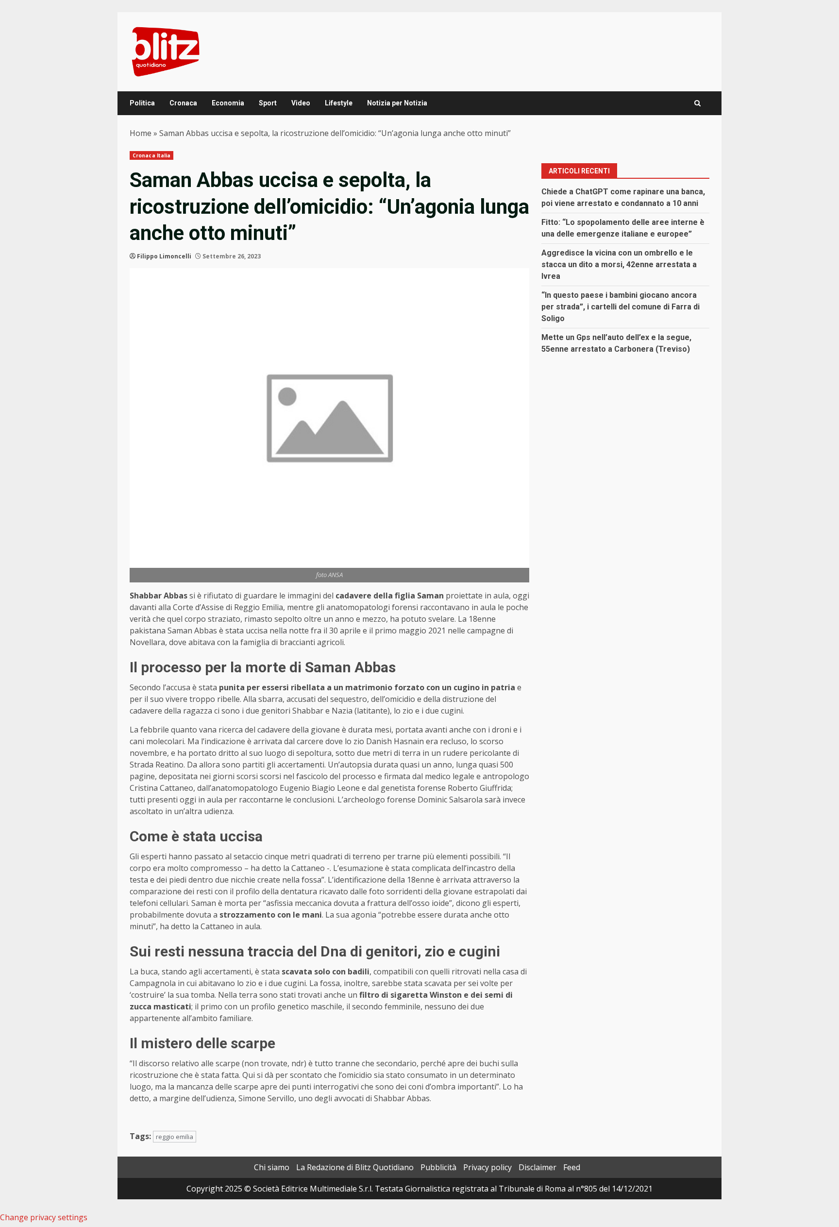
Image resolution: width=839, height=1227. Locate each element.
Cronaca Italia (151, 155)
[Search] (697, 103)
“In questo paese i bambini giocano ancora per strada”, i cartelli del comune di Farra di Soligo (620, 306)
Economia (228, 103)
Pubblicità (438, 1167)
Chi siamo (271, 1167)
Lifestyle (338, 103)
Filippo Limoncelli (164, 256)
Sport (268, 103)
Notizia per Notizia (397, 103)
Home (140, 133)
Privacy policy (487, 1167)
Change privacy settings (43, 1217)
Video (300, 103)
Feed (571, 1167)
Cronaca (183, 103)
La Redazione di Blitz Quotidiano (355, 1167)
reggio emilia (174, 1136)
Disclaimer (537, 1167)
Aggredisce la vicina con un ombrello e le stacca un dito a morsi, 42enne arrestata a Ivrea (619, 264)
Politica (142, 103)
